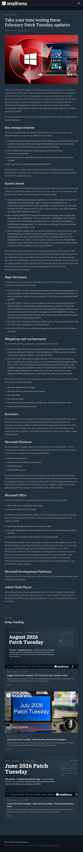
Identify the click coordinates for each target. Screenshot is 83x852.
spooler (63, 169)
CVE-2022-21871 (14, 321)
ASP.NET (39, 402)
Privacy (30, 845)
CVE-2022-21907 (14, 359)
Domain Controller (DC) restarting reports (24, 462)
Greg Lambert (12, 30)
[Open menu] (79, 3)
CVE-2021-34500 (14, 303)
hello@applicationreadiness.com (49, 845)
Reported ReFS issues (16, 470)
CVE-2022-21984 (14, 349)
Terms (35, 845)
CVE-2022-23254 (14, 328)
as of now (17, 90)
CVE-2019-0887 (14, 290)
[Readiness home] (15, 3)
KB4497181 (61, 312)
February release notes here (32, 595)
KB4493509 (25, 215)
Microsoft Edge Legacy (31, 203)
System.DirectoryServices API (18, 269)
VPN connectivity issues (17, 458)
